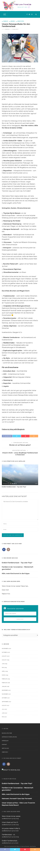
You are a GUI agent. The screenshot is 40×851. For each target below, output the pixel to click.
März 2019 (5, 675)
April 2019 (5, 671)
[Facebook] (27, 14)
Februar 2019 (6, 679)
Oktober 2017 (6, 697)
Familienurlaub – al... (8, 834)
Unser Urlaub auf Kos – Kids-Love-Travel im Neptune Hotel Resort (18, 804)
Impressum (5, 740)
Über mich (5, 590)
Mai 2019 (4, 667)
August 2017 (5, 705)
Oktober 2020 (6, 652)
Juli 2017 (4, 709)
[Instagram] (32, 14)
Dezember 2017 (6, 690)
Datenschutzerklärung (9, 737)
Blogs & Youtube (7, 733)
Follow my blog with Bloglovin (13, 429)
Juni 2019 (4, 663)
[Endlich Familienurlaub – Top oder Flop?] (20, 474)
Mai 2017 (4, 716)
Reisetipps (21, 21)
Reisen (13, 21)
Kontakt (4, 744)
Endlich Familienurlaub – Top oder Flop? (14, 487)
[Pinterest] (29, 14)
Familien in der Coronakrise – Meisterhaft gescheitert (17, 568)
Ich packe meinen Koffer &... (11, 828)
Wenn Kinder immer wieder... (11, 816)
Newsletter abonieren (15, 608)
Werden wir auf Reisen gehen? (20, 445)
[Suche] (36, 14)
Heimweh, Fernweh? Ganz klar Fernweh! (17, 798)
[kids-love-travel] (20, 5)
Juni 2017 (4, 713)
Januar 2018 (5, 686)
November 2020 (6, 648)
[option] (20, 476)
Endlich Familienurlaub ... (10, 841)
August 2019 (5, 660)
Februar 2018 (6, 682)
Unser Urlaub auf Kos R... (10, 822)
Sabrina (7, 29)
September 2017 (6, 701)
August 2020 (5, 656)
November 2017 (6, 694)
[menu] (4, 14)
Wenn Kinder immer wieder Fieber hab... (15, 586)
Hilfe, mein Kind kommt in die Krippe (15, 573)
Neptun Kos (6, 594)
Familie (5, 21)
